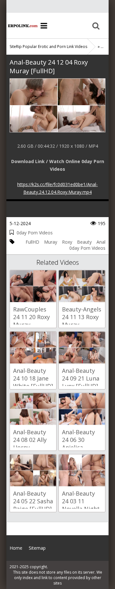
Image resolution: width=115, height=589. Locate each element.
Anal (100, 242)
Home (22, 25)
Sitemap (37, 548)
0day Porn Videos (35, 233)
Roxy (67, 242)
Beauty (84, 242)
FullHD (32, 242)
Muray (50, 242)
